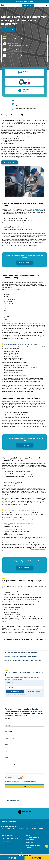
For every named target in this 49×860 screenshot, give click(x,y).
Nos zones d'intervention (7, 841)
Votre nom (7, 725)
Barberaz (20, 157)
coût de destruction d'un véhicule (17, 498)
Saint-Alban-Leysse (32, 632)
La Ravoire (28, 502)
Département (8, 751)
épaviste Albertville (38, 421)
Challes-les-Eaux (28, 245)
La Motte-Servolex (8, 297)
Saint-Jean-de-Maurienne (32, 282)
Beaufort (11, 245)
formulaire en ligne (37, 210)
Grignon (4, 427)
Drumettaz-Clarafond (39, 336)
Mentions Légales (5, 843)
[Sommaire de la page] (46, 846)
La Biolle (14, 391)
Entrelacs (4, 338)
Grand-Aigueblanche (34, 426)
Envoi (24, 786)
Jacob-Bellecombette (12, 427)
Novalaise (17, 632)
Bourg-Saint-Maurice (8, 301)
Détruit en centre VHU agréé (24, 1)
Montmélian (42, 548)
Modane (37, 548)
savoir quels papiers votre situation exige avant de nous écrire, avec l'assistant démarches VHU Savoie (22, 678)
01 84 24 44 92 (7, 30)
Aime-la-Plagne (13, 157)
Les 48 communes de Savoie (13, 800)
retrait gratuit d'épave (8, 129)
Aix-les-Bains (20, 122)
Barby (24, 157)
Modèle (6, 744)
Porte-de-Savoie (24, 632)
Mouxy (3, 550)
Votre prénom (8, 718)
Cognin (34, 245)
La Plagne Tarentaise (28, 391)
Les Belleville (12, 504)
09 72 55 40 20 (28, 5)
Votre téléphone (9, 731)
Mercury (33, 548)
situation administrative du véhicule (32, 239)
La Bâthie (9, 391)
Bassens (28, 157)
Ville (6, 757)
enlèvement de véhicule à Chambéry (12, 351)
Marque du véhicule (9, 738)
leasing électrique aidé (32, 544)
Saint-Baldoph (42, 632)
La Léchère (19, 391)
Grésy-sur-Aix (43, 426)
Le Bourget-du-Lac (35, 502)
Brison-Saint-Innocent (18, 245)
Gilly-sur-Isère (11, 338)
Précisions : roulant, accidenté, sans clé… (15, 764)
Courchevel (31, 336)
